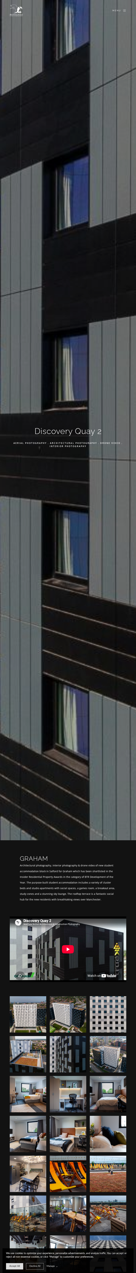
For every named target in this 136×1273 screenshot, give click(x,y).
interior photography (65, 865)
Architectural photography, (36, 865)
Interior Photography (68, 446)
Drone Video (110, 443)
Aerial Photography (30, 443)
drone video (88, 865)
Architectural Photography (73, 443)
